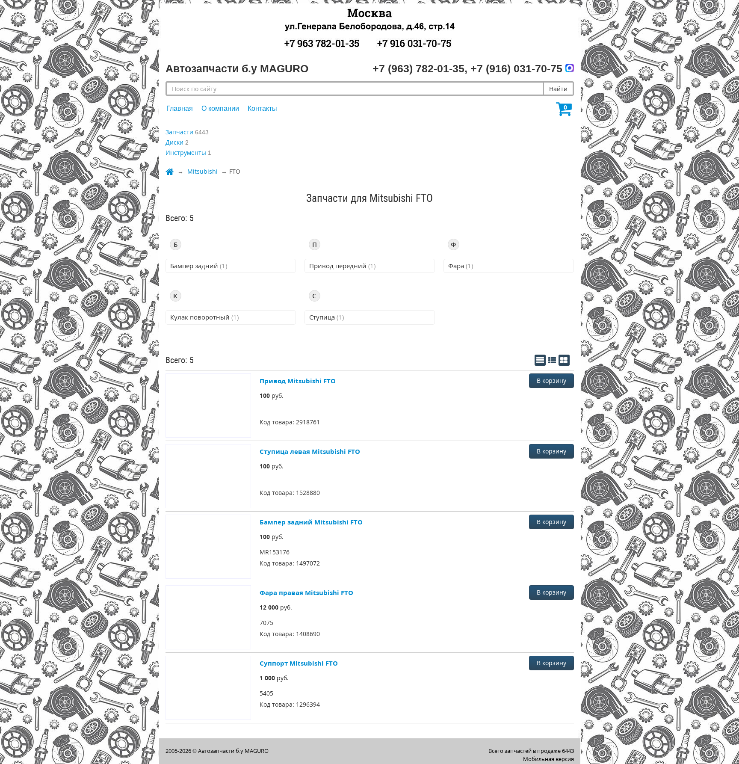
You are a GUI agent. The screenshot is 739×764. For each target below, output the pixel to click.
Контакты (262, 108)
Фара (460, 265)
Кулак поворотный (204, 317)
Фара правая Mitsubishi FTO (306, 592)
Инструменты (186, 152)
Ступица (326, 317)
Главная (179, 108)
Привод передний (342, 265)
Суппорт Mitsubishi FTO (299, 663)
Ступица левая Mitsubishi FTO (310, 451)
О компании (220, 108)
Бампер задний (198, 265)
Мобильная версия (548, 759)
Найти (558, 89)
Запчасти (179, 132)
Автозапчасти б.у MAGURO (233, 751)
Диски (174, 142)
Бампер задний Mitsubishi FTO (311, 522)
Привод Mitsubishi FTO (298, 380)
